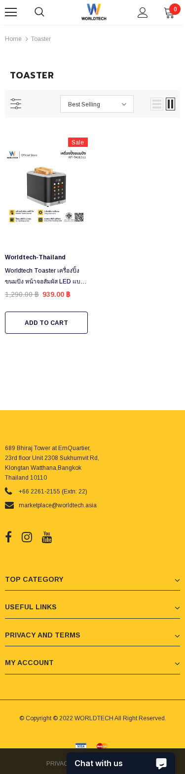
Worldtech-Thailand (35, 257)
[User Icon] (143, 12)
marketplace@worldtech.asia (58, 505)
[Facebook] (8, 537)
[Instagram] (27, 537)
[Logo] (94, 12)
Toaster (41, 38)
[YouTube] (47, 537)
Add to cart (46, 322)
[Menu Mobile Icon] (11, 12)
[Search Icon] (49, 12)
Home (13, 38)
